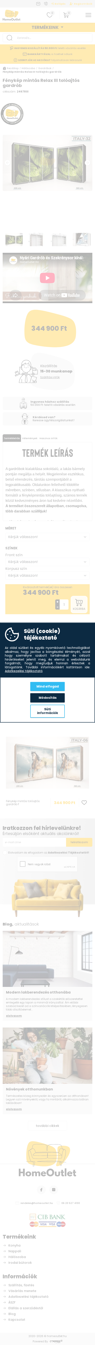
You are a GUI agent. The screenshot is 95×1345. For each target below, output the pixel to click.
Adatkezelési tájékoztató (24, 671)
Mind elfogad (47, 686)
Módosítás (48, 697)
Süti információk (47, 711)
